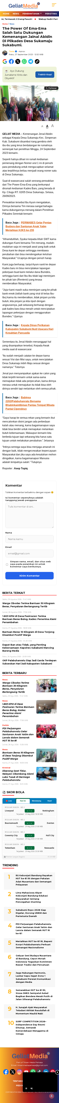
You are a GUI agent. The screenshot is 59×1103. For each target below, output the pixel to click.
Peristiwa (51, 14)
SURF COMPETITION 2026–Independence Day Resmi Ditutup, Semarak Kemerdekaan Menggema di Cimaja (32, 1027)
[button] (42, 126)
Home (6, 14)
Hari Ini (23, 801)
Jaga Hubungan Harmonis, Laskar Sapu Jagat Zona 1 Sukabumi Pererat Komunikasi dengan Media (33, 977)
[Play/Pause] (26, 1088)
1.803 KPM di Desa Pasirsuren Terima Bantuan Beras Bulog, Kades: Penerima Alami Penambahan (18, 710)
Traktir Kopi (45, 74)
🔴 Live (9, 801)
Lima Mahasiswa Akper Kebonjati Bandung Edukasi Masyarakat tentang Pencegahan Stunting (32, 897)
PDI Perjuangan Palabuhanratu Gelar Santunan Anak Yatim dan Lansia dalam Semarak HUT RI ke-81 (18, 734)
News (16, 14)
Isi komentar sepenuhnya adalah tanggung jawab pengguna (24, 498)
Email (8, 547)
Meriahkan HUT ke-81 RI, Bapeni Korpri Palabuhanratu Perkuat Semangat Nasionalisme (34, 944)
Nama (8, 532)
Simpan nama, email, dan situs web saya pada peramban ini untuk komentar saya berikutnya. (30, 564)
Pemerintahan (30, 14)
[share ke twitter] (18, 63)
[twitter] (13, 1074)
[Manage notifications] (51, 1096)
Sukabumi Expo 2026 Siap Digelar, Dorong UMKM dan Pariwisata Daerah (31, 913)
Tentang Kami (21, 1081)
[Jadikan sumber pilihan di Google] (5, 63)
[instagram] (20, 1074)
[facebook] (6, 1074)
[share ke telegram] (31, 63)
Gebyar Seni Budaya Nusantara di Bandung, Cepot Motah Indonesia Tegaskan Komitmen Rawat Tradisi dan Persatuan (34, 960)
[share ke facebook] (12, 63)
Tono (11, 51)
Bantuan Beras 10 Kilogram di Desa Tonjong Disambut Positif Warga (18, 755)
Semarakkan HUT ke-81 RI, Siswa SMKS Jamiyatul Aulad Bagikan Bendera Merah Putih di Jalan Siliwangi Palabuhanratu (34, 995)
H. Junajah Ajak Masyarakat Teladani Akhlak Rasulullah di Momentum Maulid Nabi (32, 1010)
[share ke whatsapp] (25, 63)
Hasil (50, 801)
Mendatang (36, 801)
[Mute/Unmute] (31, 1088)
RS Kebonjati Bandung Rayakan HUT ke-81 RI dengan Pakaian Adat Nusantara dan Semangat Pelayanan (34, 880)
